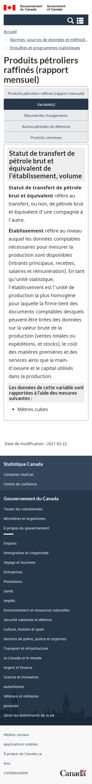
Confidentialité (16, 773)
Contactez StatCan (19, 474)
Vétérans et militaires (21, 696)
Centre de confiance (20, 484)
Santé (8, 591)
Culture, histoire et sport (24, 629)
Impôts (9, 600)
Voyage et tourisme (19, 562)
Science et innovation (21, 677)
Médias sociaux (16, 734)
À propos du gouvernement (26, 528)
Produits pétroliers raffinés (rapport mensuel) (46, 93)
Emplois (10, 543)
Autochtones (14, 686)
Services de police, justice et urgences (35, 639)
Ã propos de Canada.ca (23, 753)
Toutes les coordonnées (23, 509)
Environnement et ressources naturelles (37, 610)
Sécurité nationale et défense (28, 619)
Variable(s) (46, 104)
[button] (46, 20)
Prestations (13, 581)
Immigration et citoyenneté (26, 553)
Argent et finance (18, 667)
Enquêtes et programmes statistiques (45, 47)
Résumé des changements (46, 115)
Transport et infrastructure (26, 648)
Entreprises (13, 572)
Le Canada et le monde (22, 658)
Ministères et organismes (25, 518)
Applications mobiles (21, 744)
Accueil (10, 31)
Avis (7, 763)
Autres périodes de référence (46, 126)
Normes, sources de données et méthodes (49, 39)
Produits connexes (46, 137)
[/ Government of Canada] (34, 8)
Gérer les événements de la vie (29, 715)
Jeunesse (11, 705)
